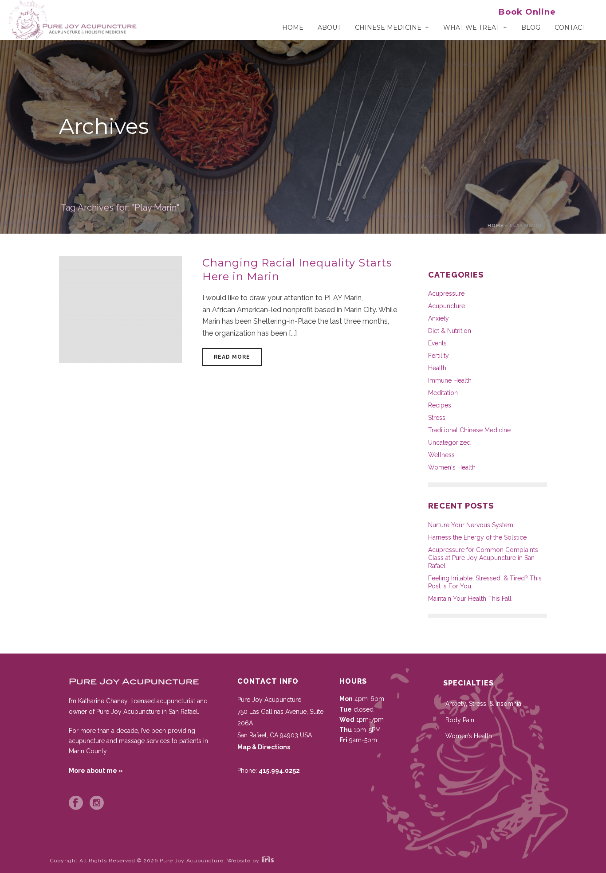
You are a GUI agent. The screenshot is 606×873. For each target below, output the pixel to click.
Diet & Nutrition (449, 330)
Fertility (438, 355)
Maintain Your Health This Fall (470, 598)
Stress (436, 417)
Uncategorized (449, 442)
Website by (244, 860)
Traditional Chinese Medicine (469, 430)
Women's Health (452, 467)
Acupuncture (446, 305)
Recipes (439, 405)
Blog (530, 27)
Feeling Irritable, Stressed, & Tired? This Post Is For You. (485, 582)
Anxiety (438, 318)
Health (437, 368)
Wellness (441, 454)
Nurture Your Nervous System (470, 524)
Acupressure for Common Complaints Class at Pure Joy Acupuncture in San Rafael (483, 557)
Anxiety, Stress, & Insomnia (483, 703)
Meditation (443, 392)
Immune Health (450, 380)
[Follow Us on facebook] (76, 803)
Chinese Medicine (388, 27)
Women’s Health (468, 736)
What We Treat (471, 27)
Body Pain (459, 720)
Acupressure (446, 293)
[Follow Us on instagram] (97, 803)
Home (292, 27)
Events (437, 343)
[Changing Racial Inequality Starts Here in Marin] (120, 309)
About (329, 27)
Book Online (527, 12)
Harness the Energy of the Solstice (477, 537)
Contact (570, 27)
